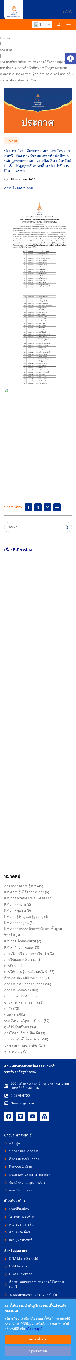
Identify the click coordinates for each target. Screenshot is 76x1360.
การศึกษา (11, 965)
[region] (38, 1329)
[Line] (20, 1116)
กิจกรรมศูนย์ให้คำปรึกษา (22, 1039)
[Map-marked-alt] (44, 1116)
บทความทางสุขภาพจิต (21, 1045)
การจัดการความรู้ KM (20, 886)
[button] (70, 58)
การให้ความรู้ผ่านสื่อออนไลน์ (26, 972)
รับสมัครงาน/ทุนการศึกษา (23, 1021)
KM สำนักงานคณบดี (19, 947)
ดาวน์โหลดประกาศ (18, 188)
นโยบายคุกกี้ (34, 1328)
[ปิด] (71, 1302)
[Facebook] (8, 1116)
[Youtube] (32, 1116)
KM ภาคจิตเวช (15, 904)
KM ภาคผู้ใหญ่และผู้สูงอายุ (23, 917)
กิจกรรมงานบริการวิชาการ (24, 984)
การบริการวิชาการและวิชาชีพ (26, 953)
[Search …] (59, 24)
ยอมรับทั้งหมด (38, 1339)
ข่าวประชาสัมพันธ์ (18, 996)
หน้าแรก (6, 37)
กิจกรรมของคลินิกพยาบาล (24, 978)
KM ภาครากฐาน (16, 923)
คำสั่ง (8, 1008)
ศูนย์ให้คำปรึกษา (16, 1027)
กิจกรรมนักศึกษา (16, 990)
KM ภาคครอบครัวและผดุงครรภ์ (28, 898)
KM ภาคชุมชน (15, 910)
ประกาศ (6, 49)
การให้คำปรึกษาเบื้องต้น (22, 1033)
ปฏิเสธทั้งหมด (38, 1351)
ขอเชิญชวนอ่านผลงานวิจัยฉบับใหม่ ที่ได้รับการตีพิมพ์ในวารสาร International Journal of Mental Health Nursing (37, 736)
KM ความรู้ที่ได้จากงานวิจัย (24, 892)
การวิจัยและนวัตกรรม (20, 959)
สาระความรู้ (13, 1051)
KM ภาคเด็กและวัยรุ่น (20, 941)
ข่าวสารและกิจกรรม (19, 1002)
